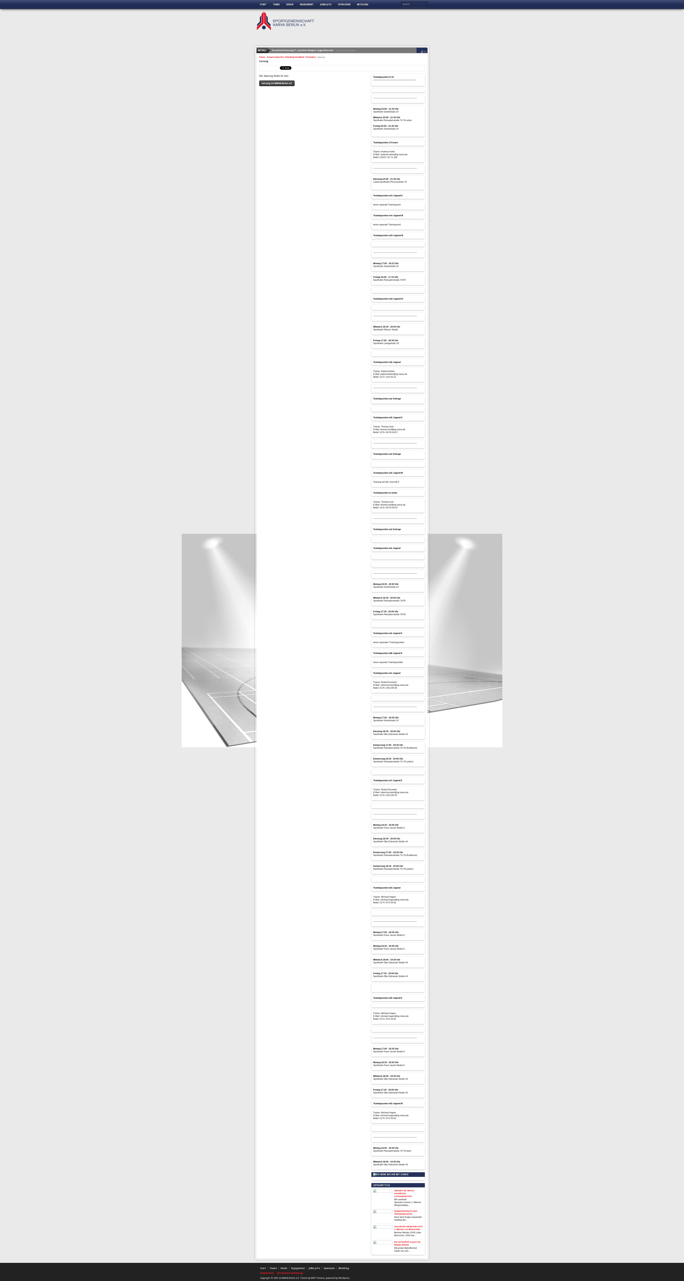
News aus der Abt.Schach (394, 1174)
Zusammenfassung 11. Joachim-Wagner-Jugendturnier (303, 47)
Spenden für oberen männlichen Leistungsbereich (404, 1193)
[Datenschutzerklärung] (290, 1273)
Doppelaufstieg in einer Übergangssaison (406, 1212)
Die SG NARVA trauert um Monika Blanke (407, 1243)
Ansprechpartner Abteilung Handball (285, 57)
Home (262, 57)
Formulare (310, 57)
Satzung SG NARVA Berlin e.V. (276, 83)
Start (263, 4)
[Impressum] (267, 1273)
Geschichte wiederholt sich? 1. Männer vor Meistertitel (408, 1228)
